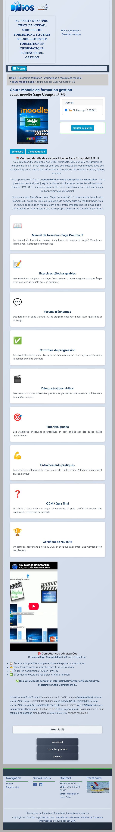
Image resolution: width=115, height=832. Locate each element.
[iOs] (23, 6)
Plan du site (12, 787)
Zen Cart (70, 820)
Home (12, 77)
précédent (57, 742)
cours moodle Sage (23, 81)
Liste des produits (58, 749)
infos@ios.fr (73, 793)
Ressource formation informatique (38, 77)
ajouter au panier (82, 127)
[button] (110, 817)
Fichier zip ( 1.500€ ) (84, 110)
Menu (20, 68)
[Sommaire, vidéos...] (18, 151)
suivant (57, 756)
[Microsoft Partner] (43, 6)
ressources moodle (70, 77)
